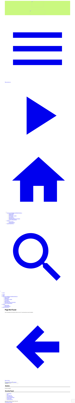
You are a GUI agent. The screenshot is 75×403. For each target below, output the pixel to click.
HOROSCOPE (11, 214)
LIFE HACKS (11, 216)
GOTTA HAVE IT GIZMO (12, 215)
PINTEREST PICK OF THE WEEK (14, 218)
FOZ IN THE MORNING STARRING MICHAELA (14, 212)
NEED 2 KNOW (11, 213)
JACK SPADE (11, 221)
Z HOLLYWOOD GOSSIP (13, 219)
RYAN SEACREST (12, 222)
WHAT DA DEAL (11, 217)
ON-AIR (8, 220)
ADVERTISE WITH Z (10, 223)
